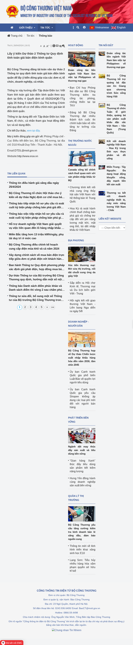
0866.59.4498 (71, 612)
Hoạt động (75, 45)
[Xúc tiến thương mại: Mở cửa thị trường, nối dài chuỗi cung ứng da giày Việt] (81, 254)
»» (52, 307)
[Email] (57, 46)
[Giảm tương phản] (63, 46)
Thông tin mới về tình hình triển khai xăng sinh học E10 (82, 549)
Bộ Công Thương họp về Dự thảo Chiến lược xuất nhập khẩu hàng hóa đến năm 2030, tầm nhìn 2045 (81, 357)
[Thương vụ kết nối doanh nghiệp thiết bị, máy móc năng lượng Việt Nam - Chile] (103, 193)
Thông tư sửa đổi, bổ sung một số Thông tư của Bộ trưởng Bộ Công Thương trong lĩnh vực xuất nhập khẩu (36, 298)
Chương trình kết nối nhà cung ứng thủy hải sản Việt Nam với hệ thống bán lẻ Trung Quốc (82, 194)
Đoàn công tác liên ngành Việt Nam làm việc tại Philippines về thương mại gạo (116, 60)
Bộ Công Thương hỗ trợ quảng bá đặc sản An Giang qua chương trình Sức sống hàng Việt (116, 86)
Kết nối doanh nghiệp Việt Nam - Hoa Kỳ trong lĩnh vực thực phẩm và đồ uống (116, 150)
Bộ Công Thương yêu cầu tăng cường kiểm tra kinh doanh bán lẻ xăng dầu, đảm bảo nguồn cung (81, 531)
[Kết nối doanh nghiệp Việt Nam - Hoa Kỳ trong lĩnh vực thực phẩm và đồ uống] (103, 141)
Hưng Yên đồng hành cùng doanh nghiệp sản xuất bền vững (82, 482)
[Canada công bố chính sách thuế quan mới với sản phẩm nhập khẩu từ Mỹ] (81, 158)
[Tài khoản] (84, 27)
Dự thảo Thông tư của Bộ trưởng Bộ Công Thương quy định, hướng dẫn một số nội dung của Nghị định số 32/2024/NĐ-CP (36, 278)
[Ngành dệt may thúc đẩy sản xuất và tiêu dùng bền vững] (81, 435)
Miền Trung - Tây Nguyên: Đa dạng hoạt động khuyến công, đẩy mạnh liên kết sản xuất (116, 176)
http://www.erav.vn (27, 156)
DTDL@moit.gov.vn (26, 150)
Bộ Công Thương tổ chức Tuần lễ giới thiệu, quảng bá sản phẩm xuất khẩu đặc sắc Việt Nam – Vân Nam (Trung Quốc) (116, 118)
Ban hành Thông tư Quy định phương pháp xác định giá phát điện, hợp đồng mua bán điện (37, 267)
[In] (54, 46)
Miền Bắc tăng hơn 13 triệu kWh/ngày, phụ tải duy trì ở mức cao (36, 236)
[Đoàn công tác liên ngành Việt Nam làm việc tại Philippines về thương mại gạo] (81, 58)
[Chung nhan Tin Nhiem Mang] (66, 630)
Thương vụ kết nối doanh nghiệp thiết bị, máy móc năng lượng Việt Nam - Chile (116, 201)
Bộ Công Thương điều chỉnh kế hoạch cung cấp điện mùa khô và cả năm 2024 (34, 246)
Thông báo (45, 35)
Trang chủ (16, 35)
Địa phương (76, 240)
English (121, 27)
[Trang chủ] (60, 11)
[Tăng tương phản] (60, 46)
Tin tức (31, 35)
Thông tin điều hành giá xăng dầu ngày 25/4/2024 (34, 184)
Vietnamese (102, 27)
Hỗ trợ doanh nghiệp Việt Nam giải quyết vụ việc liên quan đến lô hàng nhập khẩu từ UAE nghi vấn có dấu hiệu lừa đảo (36, 226)
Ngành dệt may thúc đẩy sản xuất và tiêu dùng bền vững (81, 450)
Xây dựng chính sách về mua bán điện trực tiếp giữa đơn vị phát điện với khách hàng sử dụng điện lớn (36, 257)
